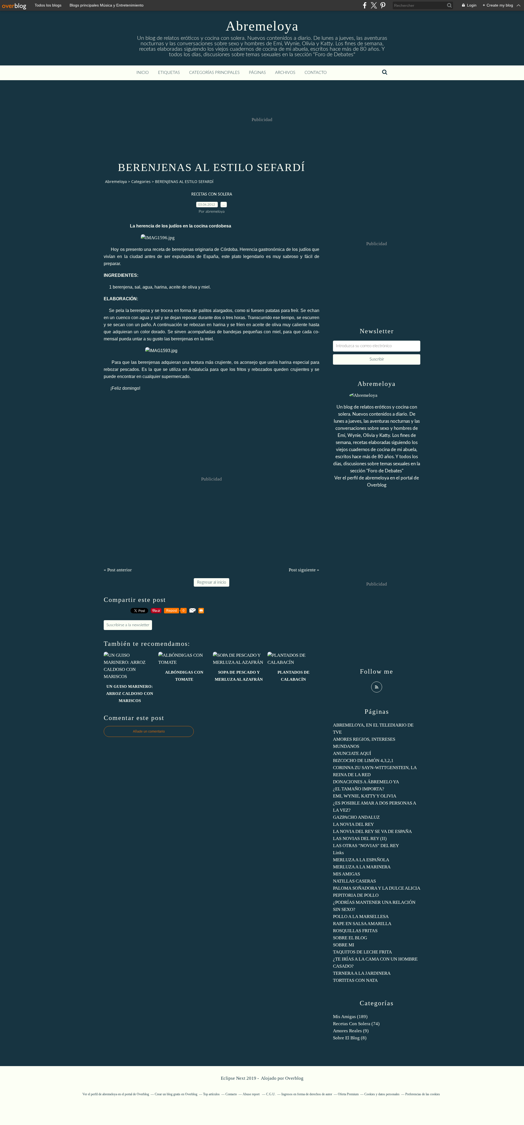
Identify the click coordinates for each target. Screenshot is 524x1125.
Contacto (316, 73)
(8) (350, 1037)
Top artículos (211, 1094)
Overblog (294, 1078)
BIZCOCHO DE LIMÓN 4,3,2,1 (363, 760)
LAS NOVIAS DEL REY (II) (360, 838)
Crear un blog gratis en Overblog (176, 1094)
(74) (356, 1023)
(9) (351, 1030)
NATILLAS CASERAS (354, 881)
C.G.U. (271, 1094)
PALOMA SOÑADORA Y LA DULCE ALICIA (376, 888)
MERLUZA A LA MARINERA (362, 866)
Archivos (285, 73)
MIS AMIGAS (346, 874)
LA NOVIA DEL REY (353, 824)
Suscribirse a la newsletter (127, 625)
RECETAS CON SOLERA (211, 194)
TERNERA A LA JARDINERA (362, 973)
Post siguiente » (304, 569)
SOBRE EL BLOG (350, 937)
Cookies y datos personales (382, 1094)
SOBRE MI (343, 944)
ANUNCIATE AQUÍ (352, 753)
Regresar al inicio (211, 582)
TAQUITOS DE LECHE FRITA (362, 952)
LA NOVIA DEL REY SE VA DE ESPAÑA (372, 831)
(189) (350, 1016)
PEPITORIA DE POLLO (356, 895)
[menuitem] (142, 72)
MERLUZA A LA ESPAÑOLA (361, 859)
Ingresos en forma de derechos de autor (306, 1094)
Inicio (142, 73)
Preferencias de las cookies (422, 1094)
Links (338, 852)
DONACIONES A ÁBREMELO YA (366, 781)
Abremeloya (262, 26)
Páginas (257, 73)
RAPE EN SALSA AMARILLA (362, 923)
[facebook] (364, 5)
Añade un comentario (149, 731)
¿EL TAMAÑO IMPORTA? (358, 788)
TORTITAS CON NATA (355, 980)
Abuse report (251, 1094)
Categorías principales (214, 73)
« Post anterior (118, 569)
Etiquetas (169, 73)
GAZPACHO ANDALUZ (356, 817)
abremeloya (377, 478)
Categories (141, 181)
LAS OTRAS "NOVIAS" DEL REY (366, 845)
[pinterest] (382, 5)
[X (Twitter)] (373, 5)
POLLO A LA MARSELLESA (361, 916)
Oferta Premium (348, 1094)
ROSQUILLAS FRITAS (355, 930)
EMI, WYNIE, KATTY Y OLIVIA (364, 796)
